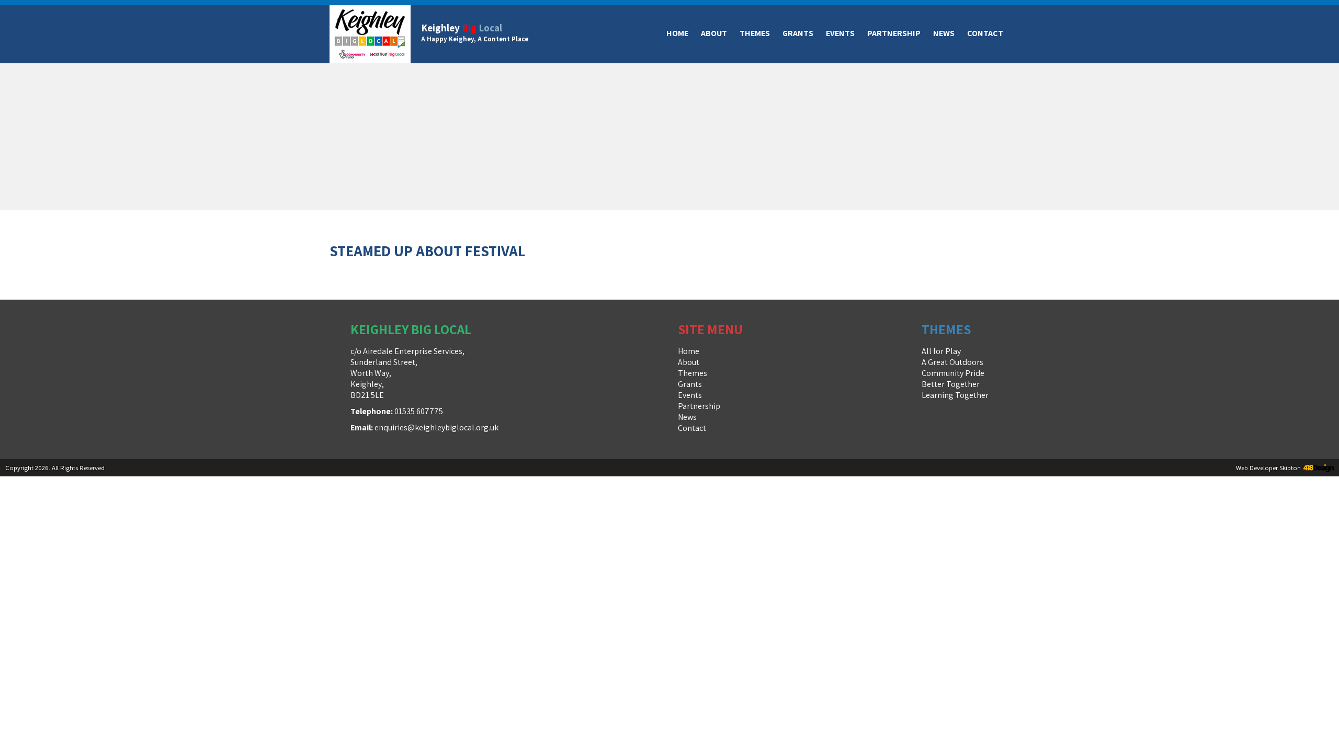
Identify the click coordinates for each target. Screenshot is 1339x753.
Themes (755, 33)
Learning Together (955, 395)
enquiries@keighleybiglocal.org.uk (436, 427)
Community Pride (953, 373)
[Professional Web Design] (1317, 468)
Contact (985, 33)
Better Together (951, 384)
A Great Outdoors (952, 362)
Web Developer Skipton (1268, 467)
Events (840, 33)
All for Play (941, 351)
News (944, 33)
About (714, 33)
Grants (797, 33)
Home (677, 33)
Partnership (894, 33)
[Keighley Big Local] (370, 34)
